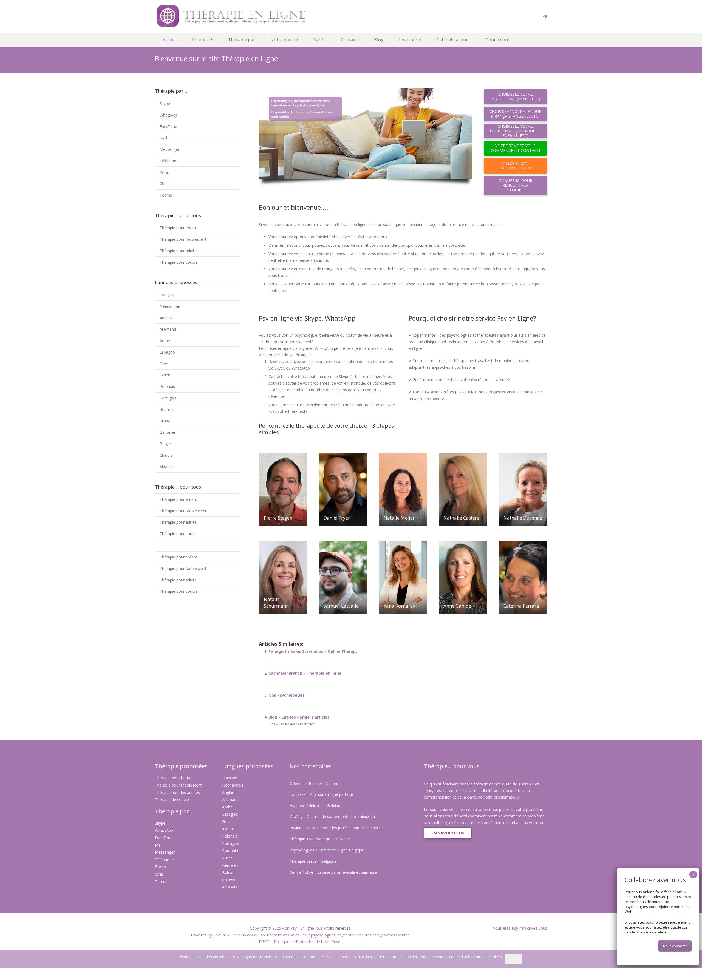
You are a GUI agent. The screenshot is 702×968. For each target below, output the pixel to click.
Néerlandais (170, 306)
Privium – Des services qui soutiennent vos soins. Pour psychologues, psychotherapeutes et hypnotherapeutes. (312, 935)
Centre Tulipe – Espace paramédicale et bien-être (333, 872)
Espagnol (168, 352)
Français (167, 294)
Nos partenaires (311, 766)
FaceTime (168, 126)
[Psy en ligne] (247, 16)
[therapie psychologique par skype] (365, 137)
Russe (165, 421)
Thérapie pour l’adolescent (183, 239)
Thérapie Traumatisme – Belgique (320, 838)
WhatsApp (169, 115)
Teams (166, 195)
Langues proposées (247, 766)
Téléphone (169, 160)
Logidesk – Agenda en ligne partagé (321, 794)
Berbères (168, 432)
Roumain (168, 409)
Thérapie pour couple (178, 262)
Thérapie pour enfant (178, 227)
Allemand (168, 329)
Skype (165, 103)
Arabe (165, 340)
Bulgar (165, 443)
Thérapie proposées (181, 766)
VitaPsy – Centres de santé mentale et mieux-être (334, 816)
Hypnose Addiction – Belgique (316, 805)
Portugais (168, 398)
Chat (164, 183)
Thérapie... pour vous (452, 766)
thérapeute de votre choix (329, 425)
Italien (165, 374)
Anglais (166, 317)
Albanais (167, 466)
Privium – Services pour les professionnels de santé (335, 827)
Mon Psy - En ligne (297, 928)
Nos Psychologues (286, 695)
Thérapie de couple (172, 799)
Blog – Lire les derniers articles (299, 717)
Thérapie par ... (174, 811)
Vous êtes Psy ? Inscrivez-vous (520, 928)
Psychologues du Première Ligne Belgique (327, 850)
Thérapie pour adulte (178, 250)
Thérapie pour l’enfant (174, 777)
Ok (513, 958)
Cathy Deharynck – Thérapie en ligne (304, 673)
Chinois (166, 455)
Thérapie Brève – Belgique (313, 861)
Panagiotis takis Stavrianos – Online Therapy (313, 651)
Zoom (165, 172)
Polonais (167, 386)
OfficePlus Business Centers (314, 783)
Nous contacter (675, 946)
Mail (163, 137)
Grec (164, 363)
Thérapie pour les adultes (177, 792)
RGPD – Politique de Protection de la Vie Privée (300, 941)
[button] (215, 40)
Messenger (169, 149)
